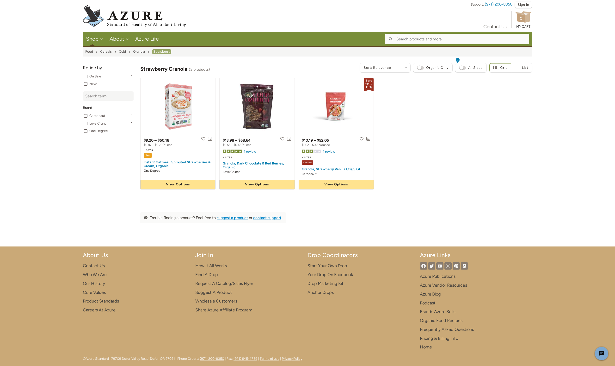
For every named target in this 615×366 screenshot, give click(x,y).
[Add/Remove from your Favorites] (203, 139)
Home (426, 347)
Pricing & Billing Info (439, 338)
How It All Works (211, 265)
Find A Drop (206, 274)
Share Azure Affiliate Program (223, 310)
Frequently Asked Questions (447, 329)
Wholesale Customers (216, 301)
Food (89, 52)
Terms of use (269, 359)
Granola (139, 52)
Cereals (106, 52)
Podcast (428, 303)
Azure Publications (437, 276)
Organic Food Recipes (441, 320)
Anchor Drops (321, 292)
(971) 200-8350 (498, 4)
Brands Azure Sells (437, 311)
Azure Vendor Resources (443, 285)
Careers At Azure (99, 310)
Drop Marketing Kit (326, 283)
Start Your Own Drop (327, 265)
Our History (94, 283)
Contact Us (495, 26)
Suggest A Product (213, 292)
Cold (122, 52)
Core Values (94, 292)
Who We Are (95, 274)
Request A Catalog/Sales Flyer (224, 283)
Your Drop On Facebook (330, 274)
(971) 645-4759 (245, 359)
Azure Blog (430, 294)
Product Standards (101, 301)
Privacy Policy (292, 359)
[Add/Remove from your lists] (210, 139)
